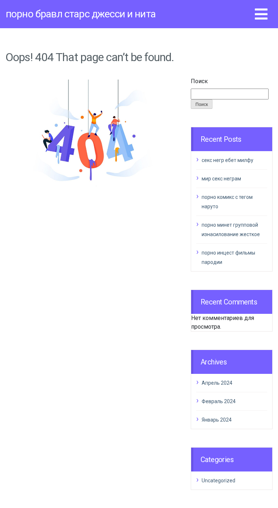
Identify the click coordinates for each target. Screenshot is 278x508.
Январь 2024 (217, 420)
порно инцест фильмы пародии (228, 257)
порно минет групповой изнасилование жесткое (231, 229)
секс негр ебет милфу (227, 160)
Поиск (199, 81)
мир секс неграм (221, 179)
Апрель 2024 (217, 383)
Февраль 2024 (219, 401)
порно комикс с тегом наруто (227, 201)
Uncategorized (218, 480)
